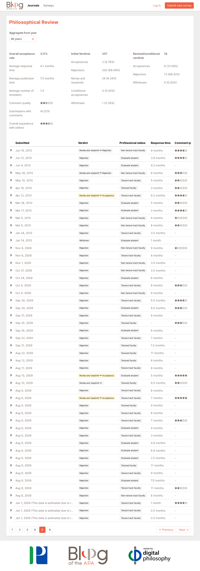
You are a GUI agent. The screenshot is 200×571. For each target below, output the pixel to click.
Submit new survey (179, 5)
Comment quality (186, 142)
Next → (184, 529)
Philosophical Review (33, 22)
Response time (161, 142)
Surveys (48, 5)
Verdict (83, 142)
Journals (33, 5)
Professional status (133, 142)
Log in (157, 5)
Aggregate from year (23, 32)
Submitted (22, 142)
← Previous (166, 529)
